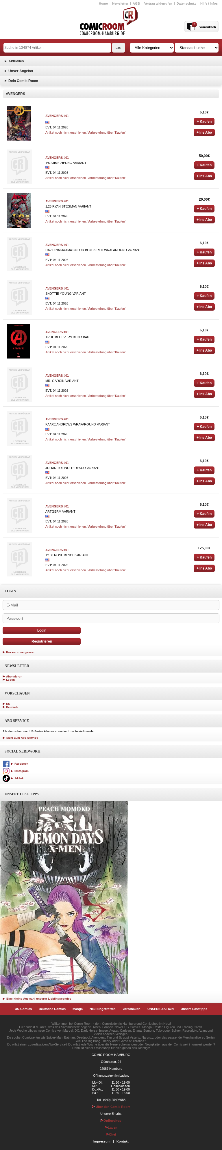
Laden (112, 1127)
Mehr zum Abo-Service (21, 737)
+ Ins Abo (204, 132)
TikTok (19, 778)
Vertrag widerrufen (158, 3)
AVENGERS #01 (57, 115)
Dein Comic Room (23, 81)
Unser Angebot (20, 71)
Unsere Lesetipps (194, 1009)
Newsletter (120, 3)
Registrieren (42, 641)
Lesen (10, 679)
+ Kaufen (204, 122)
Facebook (21, 763)
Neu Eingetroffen (103, 1009)
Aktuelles (16, 61)
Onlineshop (112, 1120)
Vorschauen (131, 1009)
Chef (112, 1134)
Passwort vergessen (20, 652)
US (8, 703)
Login (41, 630)
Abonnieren (14, 676)
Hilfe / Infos (209, 3)
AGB (136, 3)
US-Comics (23, 1009)
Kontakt (122, 1141)
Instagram (21, 770)
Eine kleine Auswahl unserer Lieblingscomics (38, 998)
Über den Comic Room (112, 1106)
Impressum (101, 1141)
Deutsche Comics (52, 1009)
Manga (78, 1009)
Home (103, 3)
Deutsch (12, 707)
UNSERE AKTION (160, 1009)
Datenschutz (186, 3)
